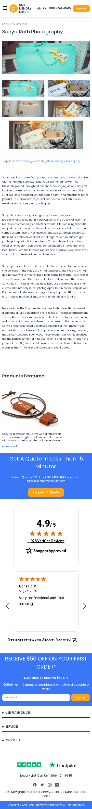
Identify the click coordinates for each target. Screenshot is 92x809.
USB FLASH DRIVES (18, 712)
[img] (46, 533)
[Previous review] (7, 606)
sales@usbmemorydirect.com (46, 481)
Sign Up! (80, 697)
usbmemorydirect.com (48, 804)
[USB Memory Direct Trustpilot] (46, 764)
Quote (81, 8)
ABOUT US (12, 740)
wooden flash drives (61, 177)
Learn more (9, 446)
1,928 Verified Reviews (46, 541)
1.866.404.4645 (59, 8)
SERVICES (12, 726)
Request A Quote (46, 492)
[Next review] (84, 606)
